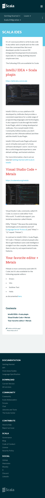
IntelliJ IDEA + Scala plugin (18, 314)
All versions (6, 387)
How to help (7, 425)
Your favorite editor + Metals (19, 321)
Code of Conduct (8, 444)
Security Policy (8, 451)
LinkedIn (5, 476)
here (20, 296)
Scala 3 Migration (11, 20)
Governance (7, 437)
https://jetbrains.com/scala (16, 81)
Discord (5, 473)
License (5, 447)
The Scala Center (8, 413)
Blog (4, 441)
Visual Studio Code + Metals (19, 317)
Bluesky (5, 467)
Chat (4, 406)
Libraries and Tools (9, 410)
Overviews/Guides (9, 371)
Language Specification (11, 374)
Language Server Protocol (16, 229)
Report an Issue (8, 428)
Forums (5, 403)
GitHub (5, 460)
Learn (26, 16)
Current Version (8, 384)
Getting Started (11, 16)
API (3, 368)
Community (6, 396)
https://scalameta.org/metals (17, 180)
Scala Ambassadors (9, 400)
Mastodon (6, 463)
